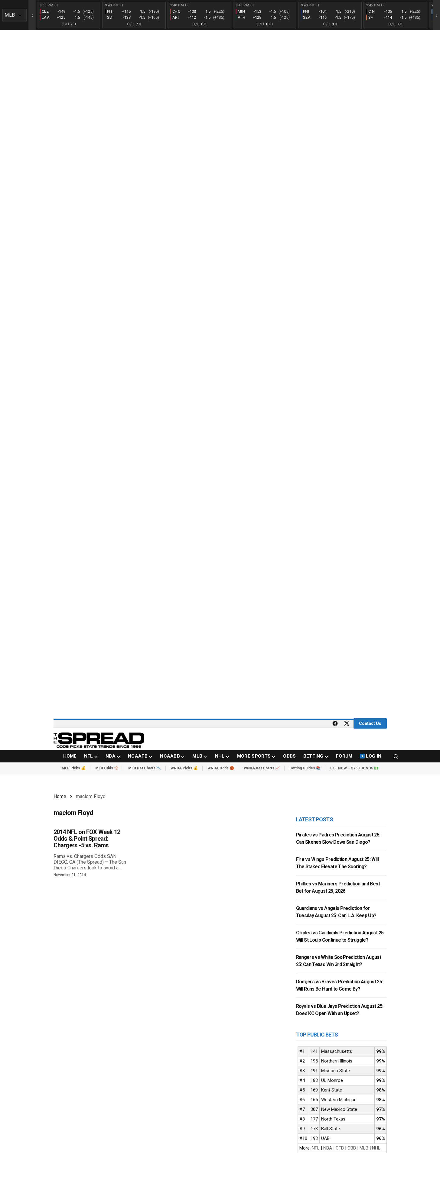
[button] (396, 756)
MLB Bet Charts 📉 (144, 768)
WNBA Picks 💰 (184, 768)
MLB (364, 1148)
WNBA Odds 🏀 (220, 768)
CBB (351, 1148)
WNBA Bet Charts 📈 (262, 768)
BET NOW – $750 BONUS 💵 (354, 768)
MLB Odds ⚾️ (107, 768)
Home (60, 796)
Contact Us (370, 723)
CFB (340, 1148)
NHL (376, 1148)
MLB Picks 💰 (74, 768)
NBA (327, 1148)
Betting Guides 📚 (305, 768)
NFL (316, 1148)
